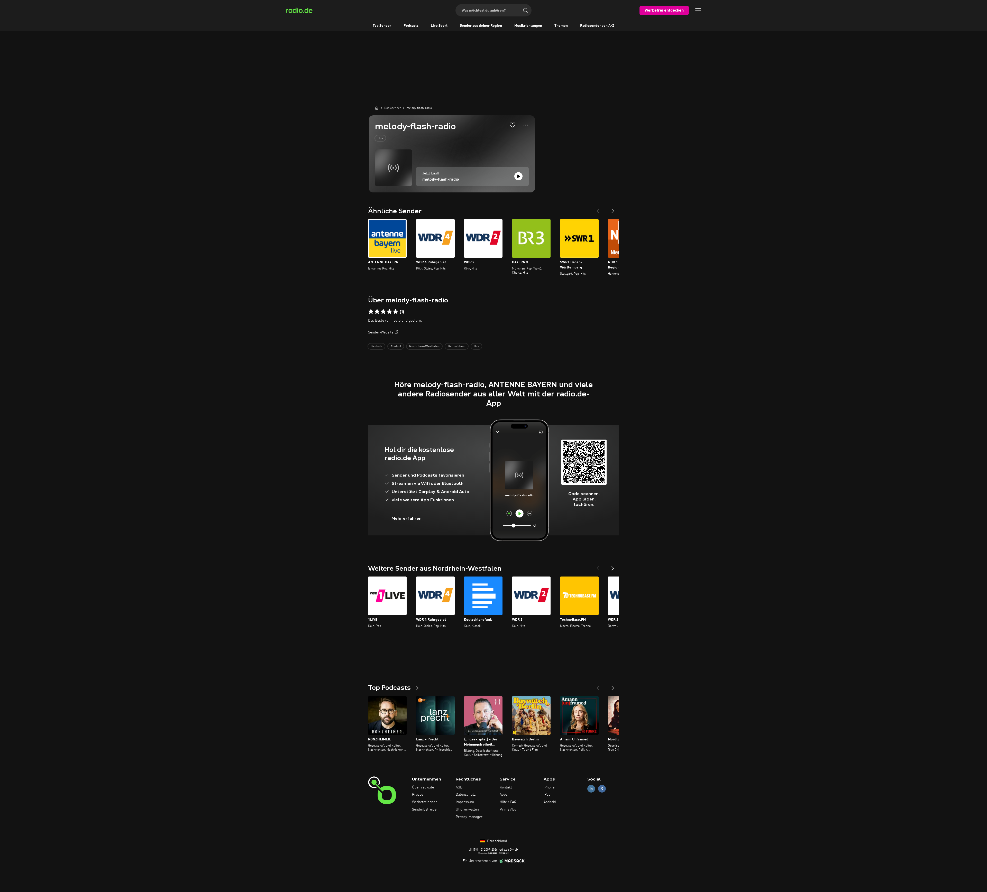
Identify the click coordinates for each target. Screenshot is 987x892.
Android (550, 802)
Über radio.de (423, 787)
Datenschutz (466, 794)
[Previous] (598, 209)
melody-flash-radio (440, 180)
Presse (417, 794)
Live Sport (439, 25)
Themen (561, 25)
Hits (380, 138)
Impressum (465, 802)
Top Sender (382, 25)
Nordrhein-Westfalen (424, 346)
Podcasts (411, 25)
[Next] (613, 209)
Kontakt (506, 787)
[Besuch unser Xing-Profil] (602, 788)
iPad (547, 794)
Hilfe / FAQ (508, 802)
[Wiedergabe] (518, 176)
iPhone (549, 787)
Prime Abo (508, 809)
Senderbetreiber (425, 809)
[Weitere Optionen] (526, 125)
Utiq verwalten (467, 809)
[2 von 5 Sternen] (377, 312)
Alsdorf (395, 346)
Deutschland (456, 346)
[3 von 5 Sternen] (383, 312)
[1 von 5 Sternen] (371, 312)
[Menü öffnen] (698, 10)
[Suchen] (525, 10)
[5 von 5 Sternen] (395, 312)
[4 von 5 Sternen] (389, 312)
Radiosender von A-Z (597, 25)
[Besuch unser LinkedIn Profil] (591, 788)
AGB (459, 787)
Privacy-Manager (469, 817)
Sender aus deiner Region (481, 25)
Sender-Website (380, 332)
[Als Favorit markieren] (512, 125)
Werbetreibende (424, 802)
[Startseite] (377, 108)
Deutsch (376, 346)
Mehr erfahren (406, 518)
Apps (504, 794)
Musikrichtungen (528, 25)
